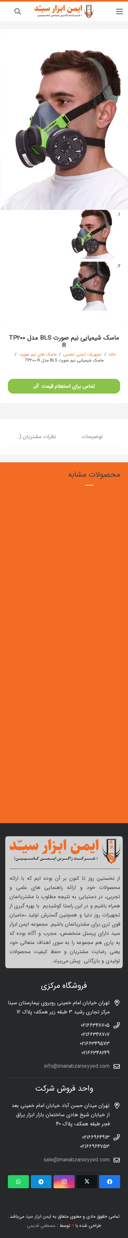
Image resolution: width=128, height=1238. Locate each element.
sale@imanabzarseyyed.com (77, 1160)
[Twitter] (86, 1181)
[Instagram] (64, 1181)
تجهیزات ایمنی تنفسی (82, 354)
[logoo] (64, 11)
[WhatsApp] (18, 1181)
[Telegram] (41, 1181)
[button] (17, 11)
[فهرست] (119, 11)
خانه (112, 354)
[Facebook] (109, 1181)
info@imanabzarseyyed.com (77, 1066)
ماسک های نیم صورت (37, 354)
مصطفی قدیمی (41, 1225)
